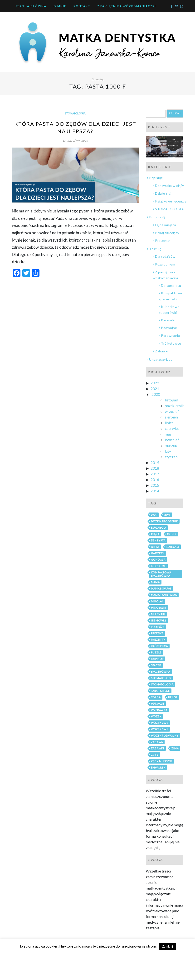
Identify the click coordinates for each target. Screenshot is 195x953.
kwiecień (172, 439)
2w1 (154, 514)
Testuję (155, 249)
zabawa (157, 741)
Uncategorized (161, 359)
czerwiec (172, 428)
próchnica (159, 645)
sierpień (171, 417)
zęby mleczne (162, 761)
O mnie (60, 6)
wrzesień (172, 411)
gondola (158, 559)
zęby (155, 754)
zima (175, 748)
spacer (156, 665)
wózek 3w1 (159, 729)
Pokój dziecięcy (167, 233)
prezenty (158, 639)
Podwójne (169, 328)
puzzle (156, 652)
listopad (171, 400)
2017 (155, 474)
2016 (155, 479)
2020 (155, 394)
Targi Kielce (160, 690)
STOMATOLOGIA (75, 113)
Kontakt (81, 6)
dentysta (158, 540)
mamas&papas (161, 588)
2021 (155, 388)
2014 (155, 491)
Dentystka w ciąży (169, 186)
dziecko (172, 546)
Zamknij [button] (167, 946)
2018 (155, 468)
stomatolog (161, 677)
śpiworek (158, 767)
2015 (155, 485)
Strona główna (30, 6)
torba (156, 697)
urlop (173, 697)
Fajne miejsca (165, 225)
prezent (157, 633)
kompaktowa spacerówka (161, 574)
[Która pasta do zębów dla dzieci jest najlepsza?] (75, 175)
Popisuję (156, 178)
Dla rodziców (165, 256)
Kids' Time (158, 565)
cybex (171, 533)
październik (174, 405)
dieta (155, 546)
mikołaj (157, 601)
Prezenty (162, 240)
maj (168, 434)
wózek (156, 716)
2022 (155, 383)
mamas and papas (164, 594)
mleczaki (158, 614)
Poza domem (165, 264)
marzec (171, 445)
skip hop (157, 658)
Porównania (170, 335)
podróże (158, 626)
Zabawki (161, 351)
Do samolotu (171, 285)
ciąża (155, 533)
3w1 (167, 514)
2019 (155, 462)
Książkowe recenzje (170, 201)
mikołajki (158, 607)
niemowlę (159, 620)
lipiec (169, 422)
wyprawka (159, 709)
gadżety (158, 553)
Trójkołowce (171, 343)
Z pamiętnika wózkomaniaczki (126, 6)
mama (155, 582)
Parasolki (168, 320)
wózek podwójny (165, 735)
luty (168, 451)
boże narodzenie (164, 521)
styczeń (171, 456)
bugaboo (158, 527)
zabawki (157, 748)
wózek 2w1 (159, 722)
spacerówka (160, 671)
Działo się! (163, 193)
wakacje (157, 703)
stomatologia (162, 684)
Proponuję (157, 217)
